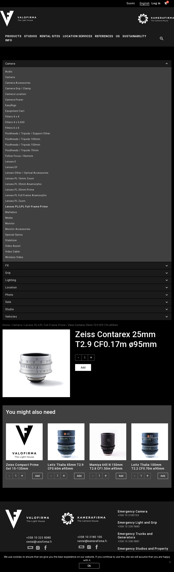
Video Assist (13, 246)
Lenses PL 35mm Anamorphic (23, 184)
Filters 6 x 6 (12, 127)
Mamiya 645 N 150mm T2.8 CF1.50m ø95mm (106, 466)
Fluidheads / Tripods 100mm (22, 139)
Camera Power (14, 99)
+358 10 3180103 (128, 515)
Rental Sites (50, 36)
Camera (10, 77)
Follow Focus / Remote (19, 156)
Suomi (131, 3)
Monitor (10, 223)
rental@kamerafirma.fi (92, 541)
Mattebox (11, 212)
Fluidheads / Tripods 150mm (22, 144)
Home (6, 325)
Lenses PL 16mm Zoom (19, 178)
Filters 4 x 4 (12, 116)
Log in (156, 3)
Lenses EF (11, 167)
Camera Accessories (18, 82)
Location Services (77, 36)
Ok (89, 565)
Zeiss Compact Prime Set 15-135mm (22, 466)
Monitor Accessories (17, 229)
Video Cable (12, 251)
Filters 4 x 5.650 (15, 122)
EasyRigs (10, 105)
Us (118, 36)
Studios (30, 36)
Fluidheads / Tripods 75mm (22, 150)
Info (8, 40)
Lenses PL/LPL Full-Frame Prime (26, 206)
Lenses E (10, 161)
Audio (8, 71)
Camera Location (15, 94)
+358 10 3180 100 (89, 537)
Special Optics (14, 234)
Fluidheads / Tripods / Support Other (27, 133)
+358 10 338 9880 (129, 526)
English (145, 3)
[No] (169, 562)
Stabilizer (11, 240)
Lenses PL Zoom (15, 201)
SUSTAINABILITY (134, 36)
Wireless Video (14, 257)
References (104, 36)
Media (9, 217)
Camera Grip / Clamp (18, 88)
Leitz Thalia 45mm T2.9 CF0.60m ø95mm (66, 466)
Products (13, 36)
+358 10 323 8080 (38, 537)
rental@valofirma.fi (39, 541)
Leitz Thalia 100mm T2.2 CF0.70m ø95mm (147, 466)
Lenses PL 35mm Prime (19, 189)
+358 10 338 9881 (129, 541)
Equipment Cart (14, 111)
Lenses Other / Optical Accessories (26, 172)
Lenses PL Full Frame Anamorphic (26, 195)
